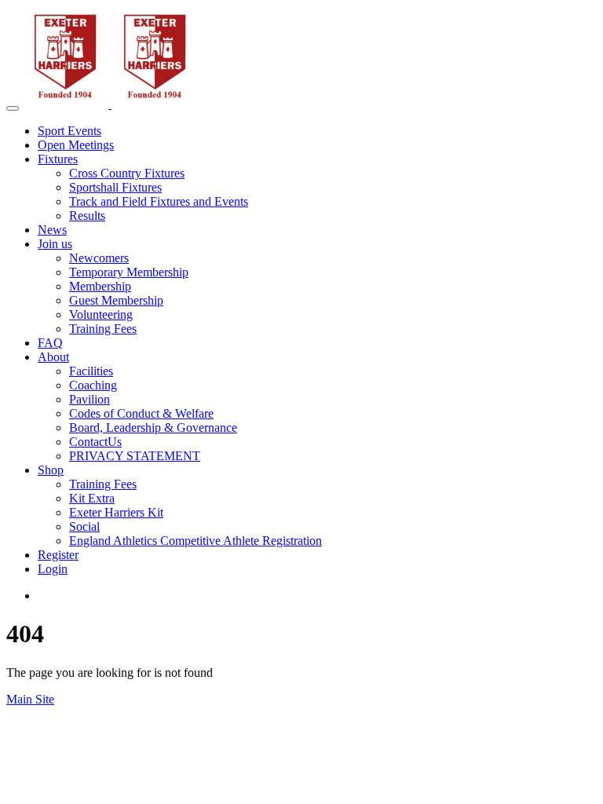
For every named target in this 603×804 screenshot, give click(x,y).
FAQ (50, 342)
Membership (100, 286)
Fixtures (58, 159)
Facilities (91, 371)
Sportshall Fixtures (115, 187)
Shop (51, 470)
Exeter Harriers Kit (116, 512)
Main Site (30, 699)
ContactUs (95, 441)
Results (87, 215)
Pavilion (89, 399)
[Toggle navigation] (12, 108)
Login (53, 569)
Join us (55, 243)
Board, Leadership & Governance (153, 427)
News (52, 229)
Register (58, 554)
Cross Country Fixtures (127, 173)
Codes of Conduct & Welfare (141, 413)
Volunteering (101, 314)
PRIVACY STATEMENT (134, 455)
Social (84, 526)
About (53, 357)
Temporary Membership (128, 272)
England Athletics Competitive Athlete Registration (195, 540)
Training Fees (103, 328)
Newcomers (99, 258)
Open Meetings (76, 145)
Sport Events (69, 130)
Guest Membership (116, 300)
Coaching (93, 385)
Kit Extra (92, 498)
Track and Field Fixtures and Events (158, 201)
